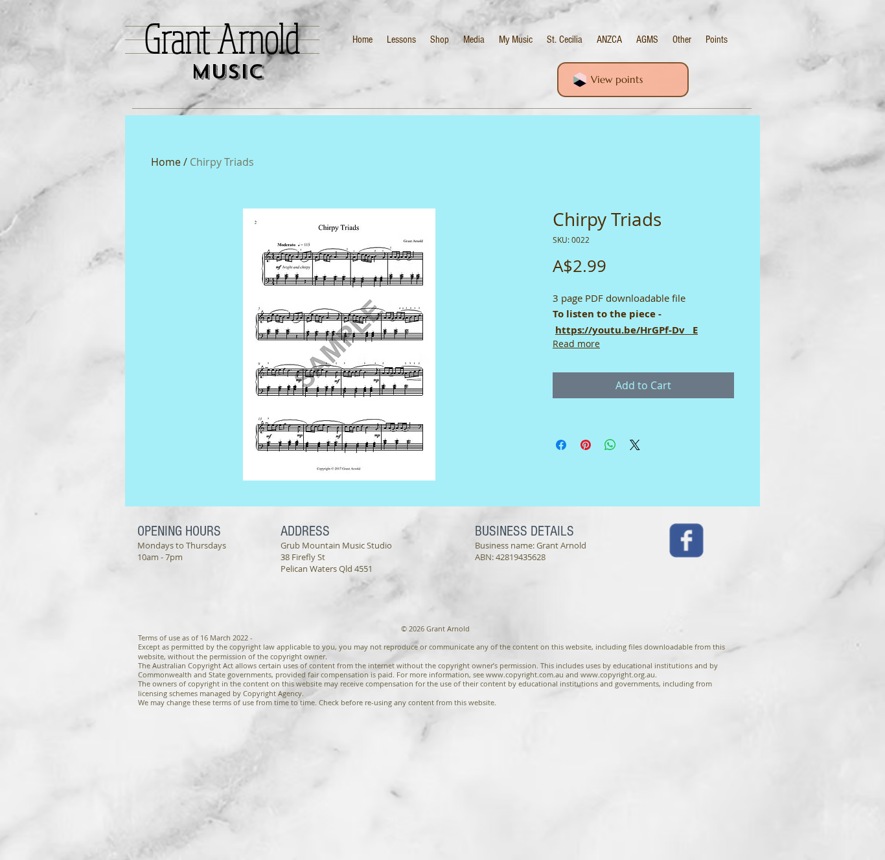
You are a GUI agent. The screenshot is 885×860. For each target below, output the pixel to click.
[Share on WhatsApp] (610, 445)
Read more (576, 343)
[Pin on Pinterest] (585, 445)
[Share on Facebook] (561, 445)
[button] (681, 40)
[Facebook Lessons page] (686, 540)
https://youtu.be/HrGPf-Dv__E (626, 330)
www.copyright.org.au (617, 674)
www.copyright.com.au (525, 674)
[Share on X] (635, 445)
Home (166, 162)
